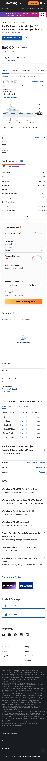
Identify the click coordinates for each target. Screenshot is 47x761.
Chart (14, 70)
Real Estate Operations (36, 463)
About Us (5, 647)
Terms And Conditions (9, 733)
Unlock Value (38, 138)
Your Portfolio (30, 656)
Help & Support (7, 656)
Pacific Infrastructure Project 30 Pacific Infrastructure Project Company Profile (20, 450)
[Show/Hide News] (15, 81)
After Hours (23, 9)
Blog (27, 647)
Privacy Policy (6, 741)
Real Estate (40, 467)
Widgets (28, 660)
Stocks (5, 9)
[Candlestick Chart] (4, 81)
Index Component (30, 76)
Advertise (5, 651)
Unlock (24, 417)
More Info (11, 61)
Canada (13, 9)
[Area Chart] (7, 81)
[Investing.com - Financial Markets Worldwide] (13, 3)
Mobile (27, 651)
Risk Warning (6, 748)
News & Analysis (27, 70)
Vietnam (42, 472)
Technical (41, 70)
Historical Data (16, 76)
